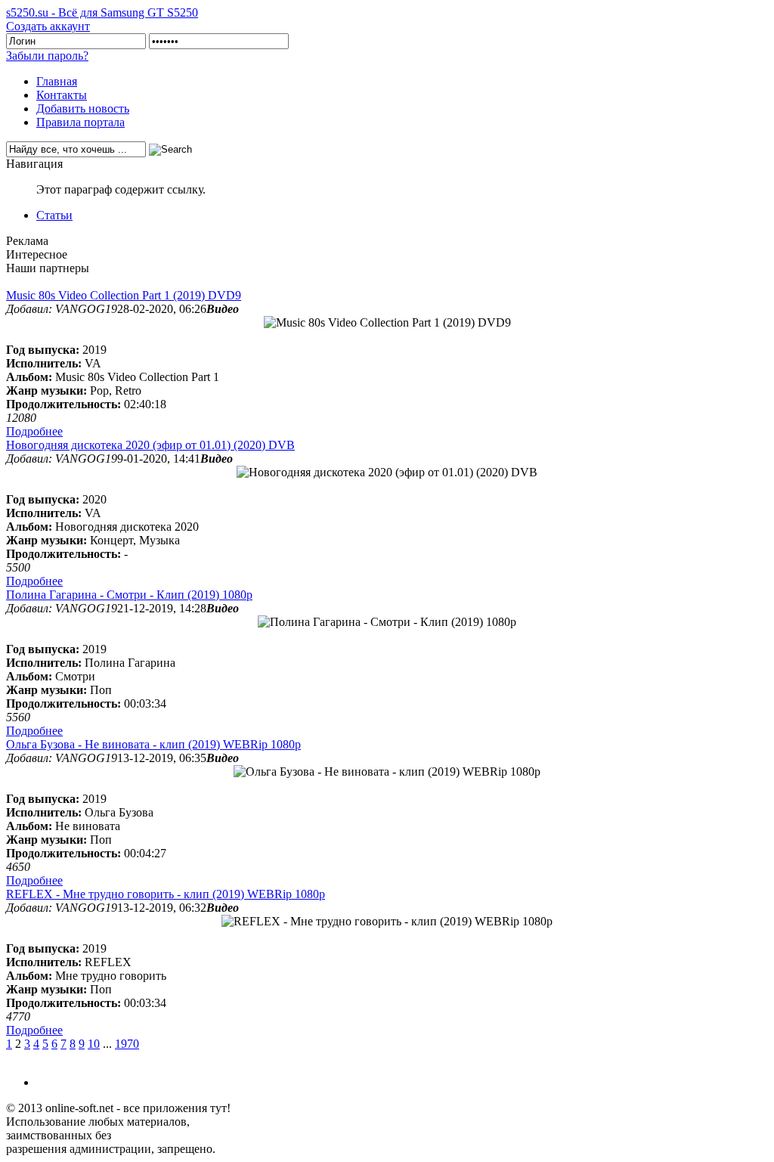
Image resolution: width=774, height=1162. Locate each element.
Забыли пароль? (47, 55)
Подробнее (34, 431)
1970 (127, 1043)
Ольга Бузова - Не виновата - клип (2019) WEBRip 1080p (153, 744)
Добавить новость (82, 108)
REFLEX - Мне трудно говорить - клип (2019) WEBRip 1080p (165, 894)
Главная (56, 81)
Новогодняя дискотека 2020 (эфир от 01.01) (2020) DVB (150, 444)
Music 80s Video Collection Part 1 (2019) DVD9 (123, 295)
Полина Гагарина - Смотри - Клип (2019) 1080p (129, 594)
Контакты (61, 94)
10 (94, 1043)
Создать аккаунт (48, 26)
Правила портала (80, 122)
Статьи (54, 215)
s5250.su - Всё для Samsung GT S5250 (102, 12)
